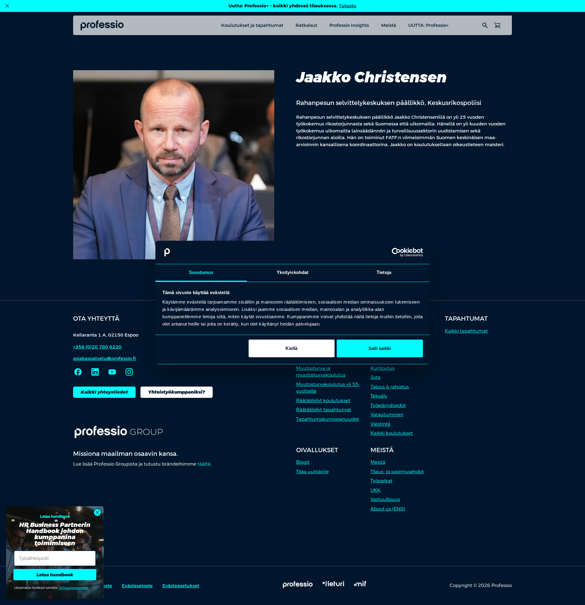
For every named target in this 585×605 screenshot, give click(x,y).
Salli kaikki (379, 348)
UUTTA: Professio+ (428, 25)
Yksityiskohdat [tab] (292, 272)
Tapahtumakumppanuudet (327, 419)
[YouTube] (112, 372)
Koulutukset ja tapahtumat (252, 25)
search (485, 25)
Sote (375, 377)
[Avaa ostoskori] (497, 25)
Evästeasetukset (180, 585)
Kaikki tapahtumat (466, 330)
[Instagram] (129, 372)
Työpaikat (381, 480)
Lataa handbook (55, 574)
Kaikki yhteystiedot (104, 391)
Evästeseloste (137, 585)
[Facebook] (78, 372)
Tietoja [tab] (384, 272)
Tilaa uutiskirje (312, 471)
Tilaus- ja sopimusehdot (397, 471)
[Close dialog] (97, 512)
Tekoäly (378, 395)
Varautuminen (386, 414)
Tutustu (347, 5)
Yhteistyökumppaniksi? (176, 391)
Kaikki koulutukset (391, 433)
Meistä (388, 25)
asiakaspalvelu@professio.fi (104, 358)
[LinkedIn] (95, 372)
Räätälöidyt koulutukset (323, 400)
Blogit (303, 462)
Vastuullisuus (385, 499)
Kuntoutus (382, 368)
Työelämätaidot (388, 405)
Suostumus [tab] (201, 272)
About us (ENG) (387, 508)
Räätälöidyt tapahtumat (323, 409)
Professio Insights (349, 25)
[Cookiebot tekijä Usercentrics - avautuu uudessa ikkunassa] (396, 252)
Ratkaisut (306, 25)
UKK (375, 490)
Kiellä (291, 348)
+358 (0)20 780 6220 (97, 346)
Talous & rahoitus (389, 386)
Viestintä (380, 424)
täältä (204, 463)
